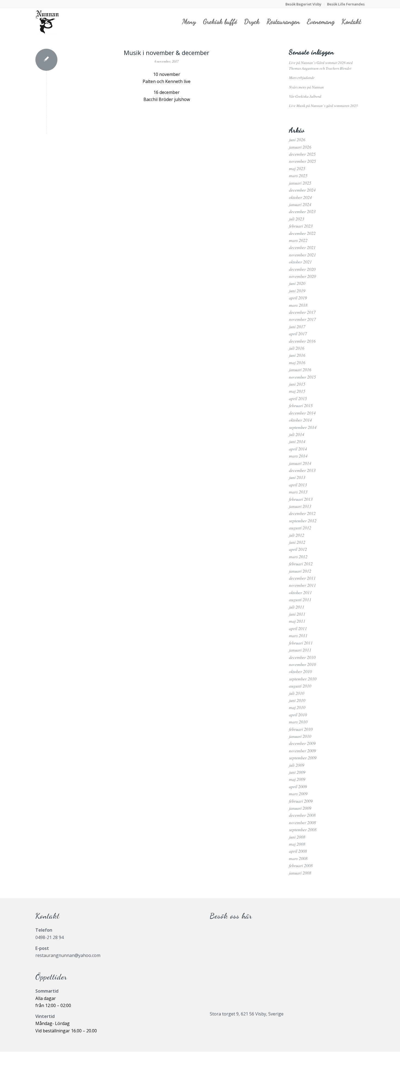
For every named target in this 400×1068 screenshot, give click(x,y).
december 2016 (302, 341)
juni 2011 (297, 614)
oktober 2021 (300, 262)
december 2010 (302, 657)
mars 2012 (298, 556)
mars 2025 (298, 175)
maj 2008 (297, 844)
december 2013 (302, 470)
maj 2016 (297, 362)
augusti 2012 (300, 527)
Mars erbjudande (302, 77)
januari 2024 (300, 204)
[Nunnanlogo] (47, 21)
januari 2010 (300, 736)
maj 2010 (297, 707)
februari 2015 (301, 405)
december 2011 (302, 578)
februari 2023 (301, 226)
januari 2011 (300, 650)
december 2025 (302, 154)
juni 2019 (297, 290)
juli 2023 (296, 219)
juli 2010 (296, 693)
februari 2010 (301, 729)
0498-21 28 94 (49, 937)
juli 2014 (296, 434)
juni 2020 (297, 283)
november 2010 (302, 664)
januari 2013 (300, 506)
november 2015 (302, 377)
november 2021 (302, 254)
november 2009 (302, 750)
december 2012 (302, 513)
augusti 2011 (300, 599)
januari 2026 (300, 147)
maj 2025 (297, 168)
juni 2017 (297, 326)
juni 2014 (297, 441)
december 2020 (302, 269)
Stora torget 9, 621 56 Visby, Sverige (247, 1014)
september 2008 (302, 829)
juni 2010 (297, 700)
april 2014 (298, 449)
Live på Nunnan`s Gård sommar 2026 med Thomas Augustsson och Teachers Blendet (321, 65)
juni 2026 (297, 139)
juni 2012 (297, 542)
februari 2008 (301, 865)
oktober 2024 (300, 197)
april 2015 (298, 398)
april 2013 (298, 484)
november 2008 (302, 822)
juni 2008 (297, 837)
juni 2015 (297, 384)
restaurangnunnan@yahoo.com (67, 955)
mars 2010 (298, 722)
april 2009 (298, 786)
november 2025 (302, 161)
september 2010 (302, 679)
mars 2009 (298, 793)
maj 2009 (297, 779)
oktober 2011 (300, 592)
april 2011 (298, 628)
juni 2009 (297, 772)
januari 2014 (300, 463)
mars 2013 (298, 492)
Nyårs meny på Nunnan (306, 87)
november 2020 (302, 276)
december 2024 (302, 190)
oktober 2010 (300, 671)
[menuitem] (303, 4)
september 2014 (302, 427)
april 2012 (298, 549)
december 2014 (302, 413)
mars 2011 (298, 635)
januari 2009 (300, 808)
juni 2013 (297, 477)
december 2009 (302, 743)
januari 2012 (300, 571)
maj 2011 (297, 621)
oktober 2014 (300, 420)
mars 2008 (298, 858)
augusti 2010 (300, 686)
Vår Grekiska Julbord (305, 96)
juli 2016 (296, 348)
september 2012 (302, 520)
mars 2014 (298, 456)
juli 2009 (296, 765)
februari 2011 (301, 643)
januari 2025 (300, 183)
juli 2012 (296, 535)
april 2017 (298, 333)
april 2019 (298, 297)
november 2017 (302, 319)
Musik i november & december (166, 52)
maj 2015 (297, 391)
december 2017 (302, 312)
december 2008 (302, 815)
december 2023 (302, 211)
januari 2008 (300, 873)
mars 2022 (298, 240)
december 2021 (302, 247)
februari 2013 (301, 499)
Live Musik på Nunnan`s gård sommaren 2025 (323, 105)
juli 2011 (296, 607)
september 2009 (302, 757)
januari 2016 (300, 369)
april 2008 (298, 851)
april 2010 (298, 714)
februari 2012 (301, 563)
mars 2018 (298, 305)
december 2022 (302, 233)
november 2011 (302, 585)
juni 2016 (297, 355)
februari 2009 (301, 801)
